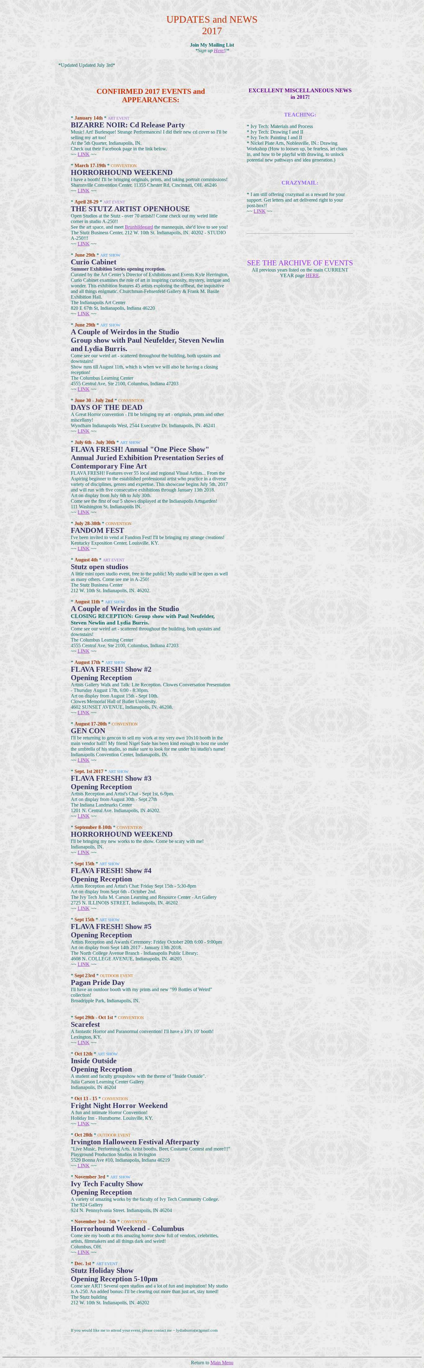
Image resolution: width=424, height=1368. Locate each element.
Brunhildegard (139, 227)
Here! (219, 50)
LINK (84, 154)
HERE (312, 275)
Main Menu (221, 1362)
